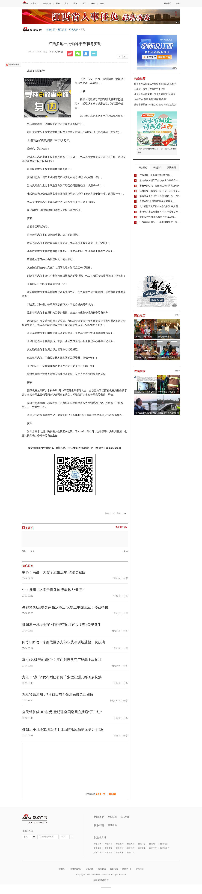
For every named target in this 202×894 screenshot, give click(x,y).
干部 (118, 513)
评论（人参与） (57, 52)
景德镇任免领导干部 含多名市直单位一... (160, 180)
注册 (178, 3)
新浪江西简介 (76, 869)
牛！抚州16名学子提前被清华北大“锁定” (53, 590)
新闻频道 (62, 29)
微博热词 (171, 167)
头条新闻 (125, 817)
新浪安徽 (142, 848)
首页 (26, 837)
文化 (66, 3)
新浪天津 (130, 844)
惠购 (102, 3)
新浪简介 (62, 869)
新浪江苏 (153, 848)
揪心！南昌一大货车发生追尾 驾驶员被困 (54, 572)
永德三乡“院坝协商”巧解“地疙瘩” (150, 99)
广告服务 (90, 869)
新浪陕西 (130, 848)
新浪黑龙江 (164, 848)
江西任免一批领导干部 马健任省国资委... (160, 191)
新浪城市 (97, 844)
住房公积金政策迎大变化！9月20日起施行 (154, 94)
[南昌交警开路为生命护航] (168, 396)
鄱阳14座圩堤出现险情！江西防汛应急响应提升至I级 (62, 729)
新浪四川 (153, 844)
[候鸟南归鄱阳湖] (168, 320)
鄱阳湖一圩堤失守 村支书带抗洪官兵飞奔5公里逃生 (61, 625)
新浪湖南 (108, 848)
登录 (24, 551)
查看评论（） (122, 527)
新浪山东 (119, 852)
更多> (177, 315)
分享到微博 (14, 64)
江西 (113, 513)
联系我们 (102, 869)
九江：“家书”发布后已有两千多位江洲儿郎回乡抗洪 (62, 677)
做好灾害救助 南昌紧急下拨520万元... (158, 217)
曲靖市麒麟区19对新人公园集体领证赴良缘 (155, 104)
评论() (116, 578)
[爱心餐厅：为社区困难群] (145, 341)
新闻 (58, 3)
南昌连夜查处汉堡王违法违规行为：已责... (160, 196)
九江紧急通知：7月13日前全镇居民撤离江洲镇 (57, 694)
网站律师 (114, 869)
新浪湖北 (97, 848)
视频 (75, 3)
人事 (124, 513)
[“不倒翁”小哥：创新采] (145, 320)
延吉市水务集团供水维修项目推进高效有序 (155, 84)
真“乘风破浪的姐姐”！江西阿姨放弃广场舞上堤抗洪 (62, 660)
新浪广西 (130, 852)
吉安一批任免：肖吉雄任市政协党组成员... (160, 185)
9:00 (63, 837)
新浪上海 (119, 844)
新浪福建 (164, 844)
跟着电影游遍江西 (150, 149)
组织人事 (73, 29)
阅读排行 (143, 167)
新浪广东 (142, 844)
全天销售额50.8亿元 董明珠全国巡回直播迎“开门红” (62, 712)
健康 (93, 3)
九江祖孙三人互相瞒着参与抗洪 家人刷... (160, 206)
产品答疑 (140, 869)
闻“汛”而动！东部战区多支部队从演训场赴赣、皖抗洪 (63, 642)
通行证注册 (127, 869)
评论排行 (157, 167)
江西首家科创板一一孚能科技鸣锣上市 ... (160, 222)
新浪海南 (108, 852)
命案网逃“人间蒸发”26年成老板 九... (157, 201)
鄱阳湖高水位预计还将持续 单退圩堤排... (160, 211)
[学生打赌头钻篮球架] (168, 375)
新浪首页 (34, 3)
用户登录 (168, 3)
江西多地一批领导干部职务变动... (156, 175)
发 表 (126, 551)
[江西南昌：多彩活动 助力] (168, 341)
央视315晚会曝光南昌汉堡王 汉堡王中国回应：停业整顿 (65, 607)
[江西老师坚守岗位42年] (145, 375)
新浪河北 (119, 848)
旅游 (84, 3)
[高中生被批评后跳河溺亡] (145, 396)
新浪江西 (47, 3)
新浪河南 (108, 844)
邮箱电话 (112, 825)
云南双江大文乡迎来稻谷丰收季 (149, 89)
